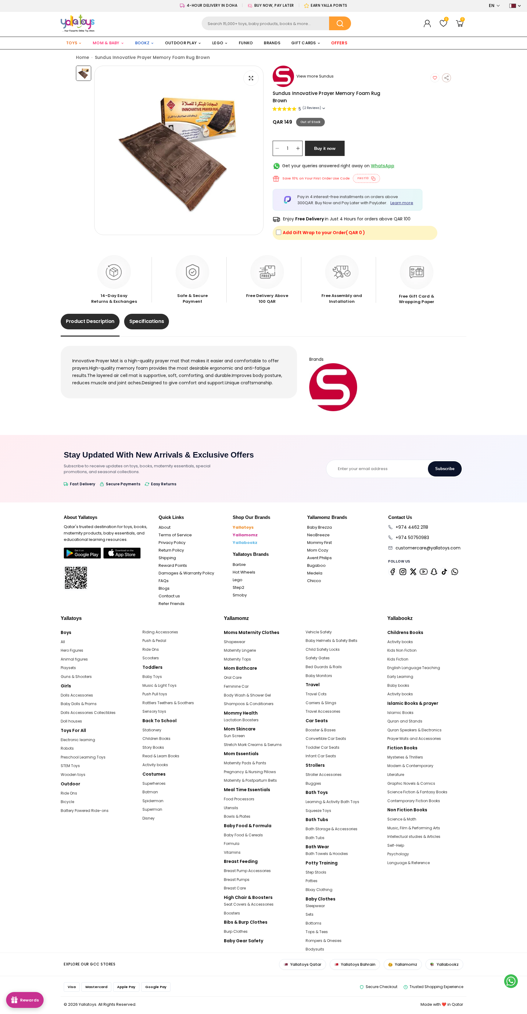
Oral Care (233, 677)
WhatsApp (382, 166)
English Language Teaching (413, 667)
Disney (148, 818)
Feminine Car (236, 686)
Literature (395, 774)
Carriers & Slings (321, 702)
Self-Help (395, 845)
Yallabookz (245, 542)
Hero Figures (72, 650)
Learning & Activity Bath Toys (332, 801)
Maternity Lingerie (240, 650)
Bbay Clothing (319, 889)
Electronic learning (78, 739)
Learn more (401, 203)
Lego (237, 580)
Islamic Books (400, 712)
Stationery (151, 730)
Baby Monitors (319, 675)
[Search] (340, 23)
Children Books (156, 738)
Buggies (313, 783)
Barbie (239, 564)
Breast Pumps (236, 879)
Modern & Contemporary (410, 765)
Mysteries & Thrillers (405, 757)
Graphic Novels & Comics (411, 783)
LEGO (217, 43)
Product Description (90, 321)
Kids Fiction (397, 659)
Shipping (167, 558)
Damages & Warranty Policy (186, 573)
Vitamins (232, 852)
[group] (179, 150)
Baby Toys (152, 676)
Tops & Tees (317, 931)
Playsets (68, 667)
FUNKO (246, 43)
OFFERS (339, 43)
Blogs (164, 588)
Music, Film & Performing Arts (413, 828)
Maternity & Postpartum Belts (250, 780)
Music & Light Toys (159, 685)
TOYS (71, 43)
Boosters (232, 913)
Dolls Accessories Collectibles (88, 712)
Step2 (238, 587)
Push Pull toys (154, 694)
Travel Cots (316, 694)
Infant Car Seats (321, 756)
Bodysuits (315, 949)
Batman (150, 792)
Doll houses (71, 721)
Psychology (398, 853)
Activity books (155, 764)
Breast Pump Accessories (247, 870)
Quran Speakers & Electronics (414, 730)
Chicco (314, 581)
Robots (67, 748)
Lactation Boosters (241, 719)
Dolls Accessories (77, 695)
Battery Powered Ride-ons (85, 810)
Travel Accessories (323, 711)
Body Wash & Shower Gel (247, 695)
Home (82, 57)
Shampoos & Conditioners (249, 703)
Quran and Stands (404, 721)
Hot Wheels (244, 572)
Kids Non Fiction (402, 650)
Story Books (153, 747)
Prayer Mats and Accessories (414, 738)
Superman (152, 809)
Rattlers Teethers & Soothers (168, 702)
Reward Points (173, 565)
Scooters (150, 658)
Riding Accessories (160, 632)
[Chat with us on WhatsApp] (511, 981)
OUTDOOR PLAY (181, 43)
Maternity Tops (237, 659)
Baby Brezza (319, 527)
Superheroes (154, 783)
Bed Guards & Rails (324, 666)
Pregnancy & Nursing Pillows (250, 771)
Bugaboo (316, 565)
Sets (310, 914)
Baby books (398, 685)
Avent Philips (319, 558)
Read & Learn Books (160, 756)
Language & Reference (408, 862)
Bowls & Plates (237, 816)
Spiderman (152, 800)
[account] (427, 23)
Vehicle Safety (319, 632)
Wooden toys (73, 774)
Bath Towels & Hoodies (327, 853)
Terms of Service (175, 535)
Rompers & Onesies (324, 940)
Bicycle (67, 801)
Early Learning (400, 676)
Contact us (169, 596)
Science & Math (401, 819)
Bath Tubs (315, 837)
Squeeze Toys (318, 810)
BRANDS (272, 43)
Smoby (240, 595)
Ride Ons (69, 793)
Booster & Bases (321, 730)
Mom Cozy (317, 550)
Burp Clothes (236, 931)
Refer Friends (172, 604)
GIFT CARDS (303, 43)
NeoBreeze (318, 535)
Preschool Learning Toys (83, 757)
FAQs (164, 581)
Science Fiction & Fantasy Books (417, 792)
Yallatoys (243, 527)
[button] (494, 5)
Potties (311, 880)
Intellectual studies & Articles (413, 836)
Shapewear (234, 641)
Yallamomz (245, 535)
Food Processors (239, 799)
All (63, 641)
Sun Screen (234, 735)
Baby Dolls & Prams (79, 703)
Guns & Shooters (76, 676)
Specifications (146, 321)
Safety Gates (318, 658)
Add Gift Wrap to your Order (324, 233)
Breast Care (235, 888)
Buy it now (324, 148)
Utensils (231, 807)
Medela (314, 573)
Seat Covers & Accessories (249, 904)
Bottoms (313, 923)
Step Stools (316, 872)
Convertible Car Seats (326, 738)
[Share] (446, 77)
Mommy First (319, 542)
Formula (231, 843)
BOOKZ (142, 43)
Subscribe (444, 468)
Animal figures (74, 659)
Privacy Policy (172, 542)
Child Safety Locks (323, 649)
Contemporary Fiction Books (413, 800)
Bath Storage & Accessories (331, 828)
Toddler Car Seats (322, 747)
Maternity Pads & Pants (245, 763)
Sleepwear (315, 905)
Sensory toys (154, 711)
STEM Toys (70, 765)
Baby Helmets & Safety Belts (331, 640)
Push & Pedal (154, 640)
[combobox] (276, 23)
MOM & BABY (106, 43)
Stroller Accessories (324, 774)
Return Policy (171, 550)
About (164, 527)
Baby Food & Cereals (243, 835)
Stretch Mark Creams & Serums (253, 744)
